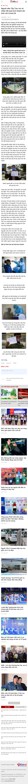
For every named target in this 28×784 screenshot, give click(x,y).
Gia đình (3, 699)
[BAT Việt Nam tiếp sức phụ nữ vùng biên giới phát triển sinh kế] (14, 417)
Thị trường (4, 553)
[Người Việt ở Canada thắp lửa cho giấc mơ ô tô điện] (14, 537)
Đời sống (5, 5)
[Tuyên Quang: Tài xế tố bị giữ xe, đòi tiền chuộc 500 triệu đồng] (14, 566)
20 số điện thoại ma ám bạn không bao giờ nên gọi (14, 733)
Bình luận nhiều (20, 707)
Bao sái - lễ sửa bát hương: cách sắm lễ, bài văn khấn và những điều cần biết (13, 748)
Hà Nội (14, 363)
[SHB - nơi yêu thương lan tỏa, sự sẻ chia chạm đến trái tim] (14, 654)
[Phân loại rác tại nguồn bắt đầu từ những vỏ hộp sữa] (14, 476)
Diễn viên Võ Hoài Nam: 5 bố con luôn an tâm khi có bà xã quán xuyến (12, 695)
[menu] (1, 1)
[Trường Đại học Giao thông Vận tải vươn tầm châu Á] (9, 394)
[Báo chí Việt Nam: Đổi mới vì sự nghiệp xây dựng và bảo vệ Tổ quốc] (14, 626)
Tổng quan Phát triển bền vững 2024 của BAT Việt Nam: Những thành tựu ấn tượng (12, 519)
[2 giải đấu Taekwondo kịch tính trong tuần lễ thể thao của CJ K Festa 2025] (14, 596)
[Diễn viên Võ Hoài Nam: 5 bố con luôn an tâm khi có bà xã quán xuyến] (14, 682)
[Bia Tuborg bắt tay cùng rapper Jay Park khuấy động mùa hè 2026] (14, 446)
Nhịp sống (4, 433)
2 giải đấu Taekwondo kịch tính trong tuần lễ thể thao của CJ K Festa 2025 (12, 609)
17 (14, 729)
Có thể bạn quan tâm (9, 386)
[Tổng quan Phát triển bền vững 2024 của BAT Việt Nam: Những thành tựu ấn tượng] (14, 505)
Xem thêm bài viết (14, 703)
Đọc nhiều (7, 707)
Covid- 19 (8, 363)
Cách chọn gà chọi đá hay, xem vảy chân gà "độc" (13, 736)
